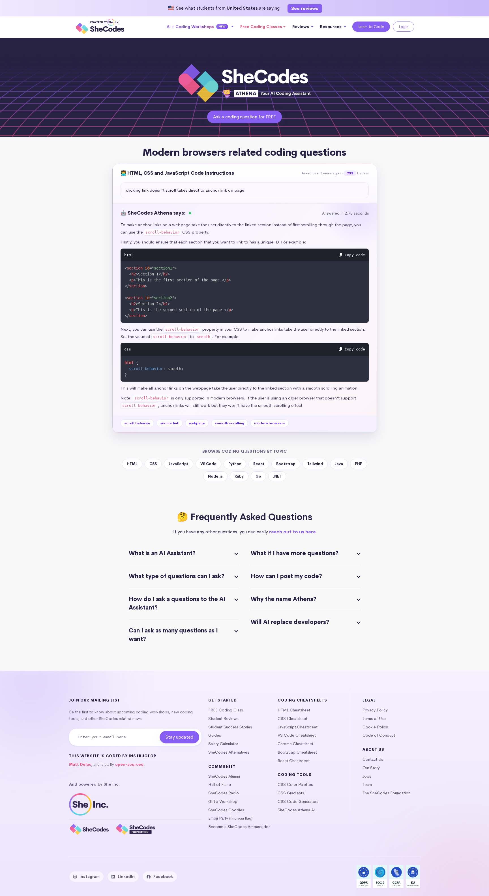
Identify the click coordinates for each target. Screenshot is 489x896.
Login (403, 26)
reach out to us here (292, 532)
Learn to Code (371, 26)
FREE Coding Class (225, 710)
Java (339, 463)
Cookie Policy (375, 727)
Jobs (367, 776)
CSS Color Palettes (295, 784)
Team (367, 784)
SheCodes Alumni (224, 776)
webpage (197, 423)
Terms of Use (374, 718)
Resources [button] (331, 26)
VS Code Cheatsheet (297, 735)
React (258, 463)
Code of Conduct (379, 735)
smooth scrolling (229, 423)
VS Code (208, 463)
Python (234, 463)
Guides (214, 735)
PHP (358, 463)
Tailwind (315, 463)
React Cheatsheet (294, 760)
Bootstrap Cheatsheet (297, 752)
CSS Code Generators (298, 801)
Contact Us (373, 759)
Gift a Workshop (222, 801)
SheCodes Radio (223, 793)
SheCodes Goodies (226, 809)
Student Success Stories (230, 727)
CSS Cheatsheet (292, 718)
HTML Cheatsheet (294, 710)
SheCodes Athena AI (297, 809)
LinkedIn (126, 876)
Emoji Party (218, 818)
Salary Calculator (223, 743)
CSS (349, 173)
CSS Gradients (291, 793)
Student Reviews (223, 718)
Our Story (371, 767)
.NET (277, 476)
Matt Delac (80, 764)
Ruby (239, 476)
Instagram (90, 876)
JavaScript (178, 463)
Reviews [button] (301, 26)
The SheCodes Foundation (386, 793)
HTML (132, 463)
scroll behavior (137, 423)
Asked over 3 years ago (320, 173)
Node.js (215, 476)
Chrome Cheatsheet (295, 743)
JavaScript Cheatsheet (298, 727)
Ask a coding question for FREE (244, 117)
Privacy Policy (375, 710)
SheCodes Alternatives (228, 752)
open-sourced (129, 764)
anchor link (169, 423)
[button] (200, 27)
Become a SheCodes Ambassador (239, 826)
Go (258, 476)
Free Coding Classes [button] (261, 26)
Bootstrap (285, 463)
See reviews (304, 8)
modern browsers (269, 423)
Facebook (163, 876)
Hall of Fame (219, 784)
